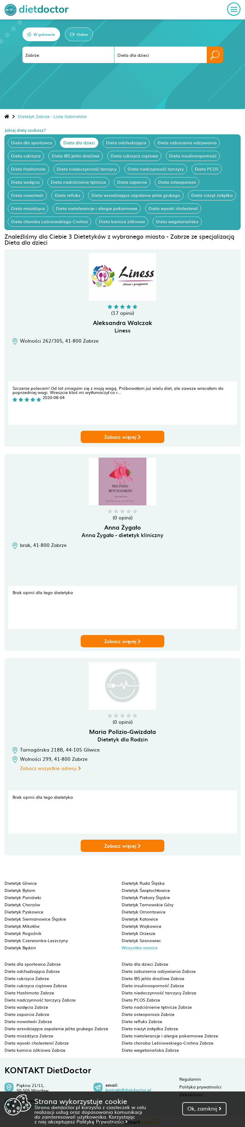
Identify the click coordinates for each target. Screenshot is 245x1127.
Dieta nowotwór (27, 195)
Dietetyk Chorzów (22, 904)
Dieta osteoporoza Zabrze (148, 1014)
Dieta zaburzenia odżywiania (187, 142)
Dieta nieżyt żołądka (212, 195)
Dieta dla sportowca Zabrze (32, 964)
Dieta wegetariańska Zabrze (150, 1050)
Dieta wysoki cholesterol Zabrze (36, 1043)
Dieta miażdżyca (28, 208)
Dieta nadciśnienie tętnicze (78, 182)
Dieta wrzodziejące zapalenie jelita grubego (135, 195)
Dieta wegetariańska (177, 221)
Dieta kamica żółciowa (122, 221)
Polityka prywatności (200, 1087)
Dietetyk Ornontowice (144, 912)
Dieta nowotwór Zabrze (28, 1021)
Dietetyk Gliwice (20, 883)
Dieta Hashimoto (28, 169)
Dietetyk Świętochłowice (146, 890)
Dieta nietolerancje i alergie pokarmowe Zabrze (170, 1036)
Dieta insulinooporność (193, 156)
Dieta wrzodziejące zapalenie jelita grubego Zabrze (56, 1028)
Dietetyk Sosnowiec (141, 940)
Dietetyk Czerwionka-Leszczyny (36, 940)
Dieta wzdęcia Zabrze (26, 1007)
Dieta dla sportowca (31, 142)
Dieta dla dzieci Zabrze (145, 964)
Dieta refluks (67, 195)
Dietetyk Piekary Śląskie (146, 897)
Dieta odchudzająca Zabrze (32, 971)
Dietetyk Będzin (20, 947)
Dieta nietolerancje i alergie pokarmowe (96, 208)
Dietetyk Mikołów (21, 926)
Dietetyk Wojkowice (141, 926)
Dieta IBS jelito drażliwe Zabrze (153, 978)
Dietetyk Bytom (19, 890)
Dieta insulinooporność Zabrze (153, 985)
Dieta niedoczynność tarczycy (87, 169)
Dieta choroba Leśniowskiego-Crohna (49, 221)
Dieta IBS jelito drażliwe (75, 156)
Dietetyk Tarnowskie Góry (147, 904)
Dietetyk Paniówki (22, 897)
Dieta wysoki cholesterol (173, 208)
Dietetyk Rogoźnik (23, 933)
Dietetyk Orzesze (138, 933)
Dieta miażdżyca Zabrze (28, 1036)
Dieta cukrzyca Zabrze (26, 978)
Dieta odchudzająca (126, 142)
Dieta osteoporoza (177, 182)
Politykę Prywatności (100, 1121)
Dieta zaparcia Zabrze (26, 1014)
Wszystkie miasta (139, 947)
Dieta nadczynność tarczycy (156, 169)
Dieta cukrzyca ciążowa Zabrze (35, 985)
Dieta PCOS (206, 169)
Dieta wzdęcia (25, 182)
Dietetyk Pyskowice (23, 912)
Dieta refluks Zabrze (142, 1021)
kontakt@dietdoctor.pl (128, 1090)
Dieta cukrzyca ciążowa (134, 156)
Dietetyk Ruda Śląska (143, 883)
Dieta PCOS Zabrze (141, 1000)
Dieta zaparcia (132, 182)
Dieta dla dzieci (79, 142)
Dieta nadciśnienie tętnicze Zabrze (157, 1007)
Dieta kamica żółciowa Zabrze (34, 1050)
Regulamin (190, 1079)
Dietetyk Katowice (140, 919)
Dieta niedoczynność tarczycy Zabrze (159, 993)
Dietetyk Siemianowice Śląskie (35, 919)
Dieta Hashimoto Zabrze (29, 993)
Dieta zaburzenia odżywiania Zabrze (159, 971)
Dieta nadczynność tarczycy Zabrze (40, 1000)
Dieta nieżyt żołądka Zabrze (150, 1028)
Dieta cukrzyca (26, 156)
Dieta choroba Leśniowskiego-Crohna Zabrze (167, 1043)
